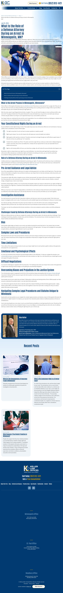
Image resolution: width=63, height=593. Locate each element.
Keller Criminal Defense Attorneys (9, 15)
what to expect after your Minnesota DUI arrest (26, 164)
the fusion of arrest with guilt (53, 273)
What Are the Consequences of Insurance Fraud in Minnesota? (15, 379)
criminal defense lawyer (6, 256)
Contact (46, 484)
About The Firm (19, 8)
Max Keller (23, 317)
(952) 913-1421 (55, 3)
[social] (33, 487)
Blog (40, 8)
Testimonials (40, 484)
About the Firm (4, 484)
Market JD (29, 586)
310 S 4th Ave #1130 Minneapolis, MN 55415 (31, 517)
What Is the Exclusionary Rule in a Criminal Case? (46, 379)
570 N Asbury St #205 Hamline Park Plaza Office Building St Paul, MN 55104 (31, 548)
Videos (50, 484)
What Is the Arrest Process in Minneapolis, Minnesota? (15, 93)
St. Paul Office (31, 543)
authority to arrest (28, 106)
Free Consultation (33, 479)
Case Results (46, 8)
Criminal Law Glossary (17, 484)
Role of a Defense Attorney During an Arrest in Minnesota (16, 95)
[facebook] (29, 487)
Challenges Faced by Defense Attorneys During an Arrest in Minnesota (18, 97)
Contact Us (54, 8)
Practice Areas (31, 8)
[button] (60, 8)
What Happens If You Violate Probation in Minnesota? (15, 435)
